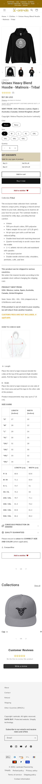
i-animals (19, 767)
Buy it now (21, 181)
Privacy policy (31, 770)
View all (37, 586)
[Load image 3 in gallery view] (31, 72)
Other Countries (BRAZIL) (14, 708)
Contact (7, 693)
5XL (23, 139)
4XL (14, 139)
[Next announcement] (37, 3)
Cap (3, 632)
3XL (5, 139)
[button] (4, 10)
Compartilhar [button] (9, 547)
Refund (7, 698)
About (6, 687)
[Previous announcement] (4, 3)
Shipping (4, 100)
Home (4, 16)
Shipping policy (30, 775)
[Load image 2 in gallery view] (21, 72)
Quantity (5, 143)
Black (6, 125)
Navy (16, 125)
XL (26, 133)
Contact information (22, 779)
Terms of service (15, 775)
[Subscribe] (34, 738)
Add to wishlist (19, 190)
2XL (34, 133)
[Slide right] (39, 72)
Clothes (12, 16)
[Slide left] (2, 72)
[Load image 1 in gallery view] (10, 72)
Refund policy (18, 770)
